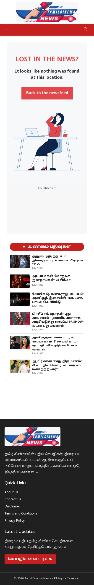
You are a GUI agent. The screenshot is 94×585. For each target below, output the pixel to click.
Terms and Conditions (21, 514)
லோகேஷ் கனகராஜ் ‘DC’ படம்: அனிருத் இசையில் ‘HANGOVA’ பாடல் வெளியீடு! (58, 298)
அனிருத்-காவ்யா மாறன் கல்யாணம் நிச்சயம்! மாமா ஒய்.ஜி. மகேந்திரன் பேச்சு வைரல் (55, 344)
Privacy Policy (15, 521)
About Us (11, 492)
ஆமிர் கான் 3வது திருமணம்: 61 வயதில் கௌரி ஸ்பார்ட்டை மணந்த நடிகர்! (57, 365)
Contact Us (13, 499)
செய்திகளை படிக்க (30, 559)
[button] (85, 30)
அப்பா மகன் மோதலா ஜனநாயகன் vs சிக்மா (51, 278)
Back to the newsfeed (47, 93)
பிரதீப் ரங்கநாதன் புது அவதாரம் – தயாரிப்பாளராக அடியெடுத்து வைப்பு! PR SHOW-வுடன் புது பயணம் (58, 320)
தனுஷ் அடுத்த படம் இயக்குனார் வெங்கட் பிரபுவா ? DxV (57, 260)
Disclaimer (12, 507)
